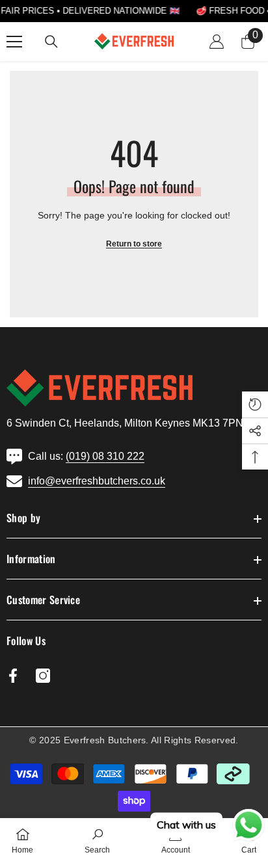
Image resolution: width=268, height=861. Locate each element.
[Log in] (216, 41)
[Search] (51, 41)
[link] (97, 839)
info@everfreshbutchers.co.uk (96, 480)
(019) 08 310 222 (105, 456)
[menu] (14, 41)
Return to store (134, 243)
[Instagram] (43, 676)
